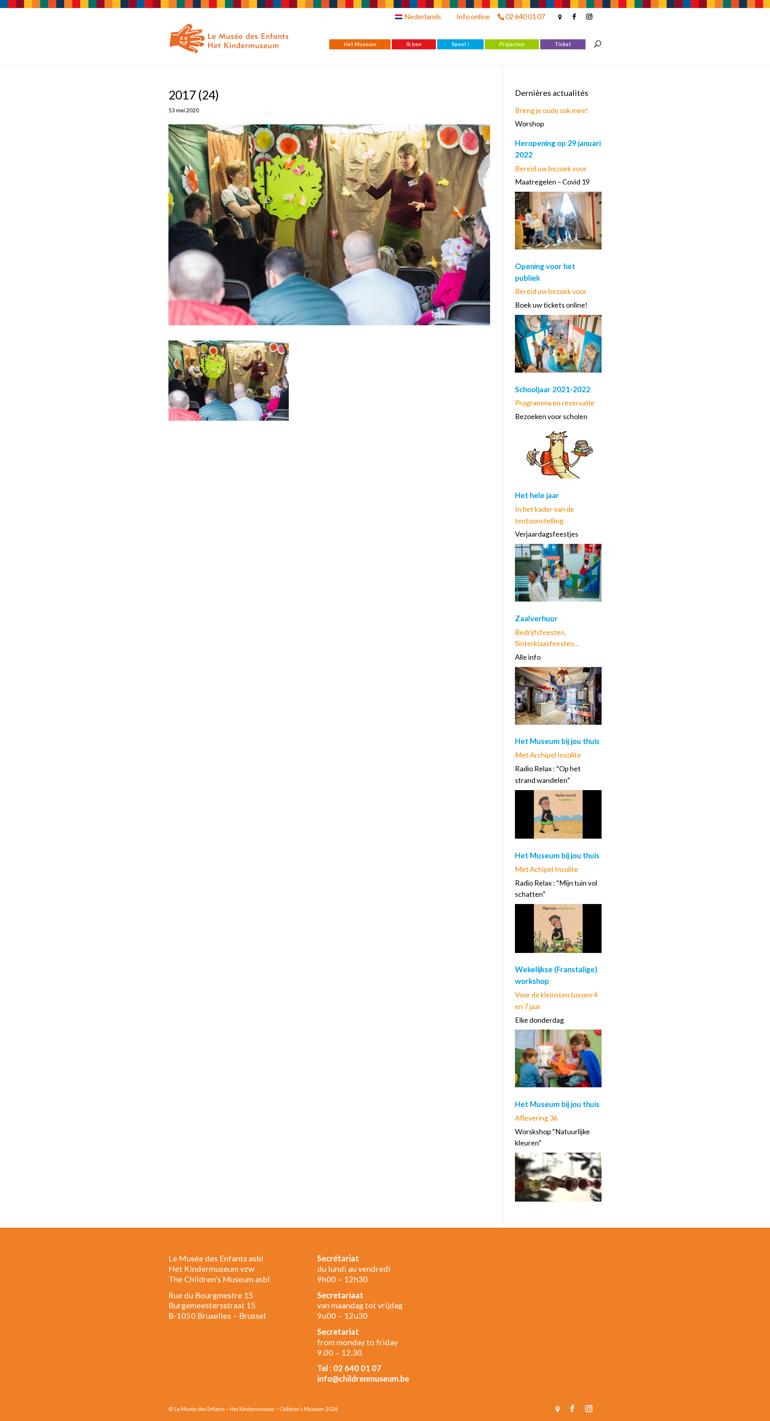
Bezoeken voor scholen (551, 416)
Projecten (512, 44)
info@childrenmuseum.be (363, 1378)
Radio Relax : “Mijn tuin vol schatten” (556, 888)
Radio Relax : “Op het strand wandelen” (548, 774)
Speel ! (460, 44)
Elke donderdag (539, 1020)
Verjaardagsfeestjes (546, 533)
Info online (473, 16)
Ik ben (413, 44)
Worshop (529, 123)
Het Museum (360, 44)
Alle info (528, 657)
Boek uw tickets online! (551, 304)
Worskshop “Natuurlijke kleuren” (552, 1137)
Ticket (563, 44)
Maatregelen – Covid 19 (552, 181)
